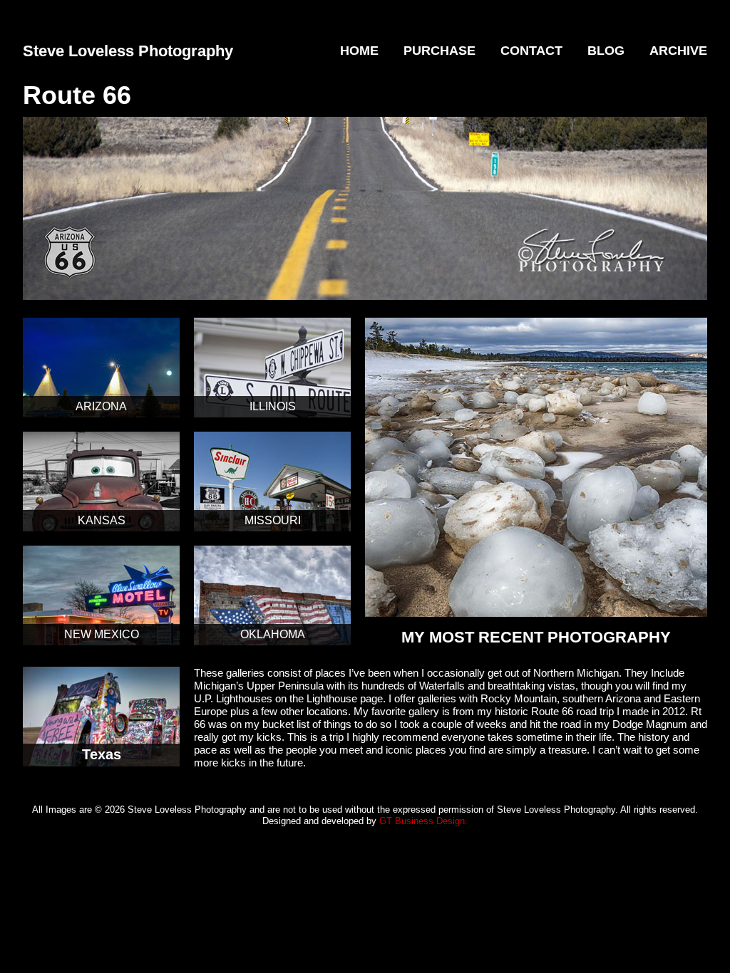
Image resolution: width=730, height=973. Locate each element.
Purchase (439, 50)
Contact (531, 50)
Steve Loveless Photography (128, 51)
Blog (605, 50)
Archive (678, 50)
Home (359, 50)
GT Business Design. (423, 821)
